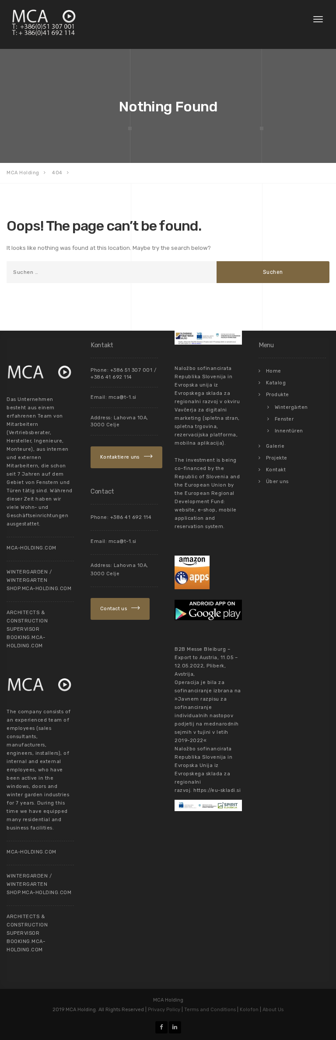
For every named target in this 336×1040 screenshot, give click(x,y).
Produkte (277, 394)
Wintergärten (291, 407)
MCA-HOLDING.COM (31, 548)
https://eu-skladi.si (217, 790)
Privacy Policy (164, 1009)
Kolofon (249, 1009)
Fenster (284, 419)
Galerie (275, 446)
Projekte (276, 458)
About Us (273, 1009)
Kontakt (276, 470)
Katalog (276, 383)
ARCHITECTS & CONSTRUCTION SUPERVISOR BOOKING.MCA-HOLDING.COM (27, 629)
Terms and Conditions (210, 1009)
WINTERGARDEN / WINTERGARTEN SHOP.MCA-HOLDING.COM (39, 580)
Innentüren (289, 431)
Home (273, 371)
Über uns (277, 481)
